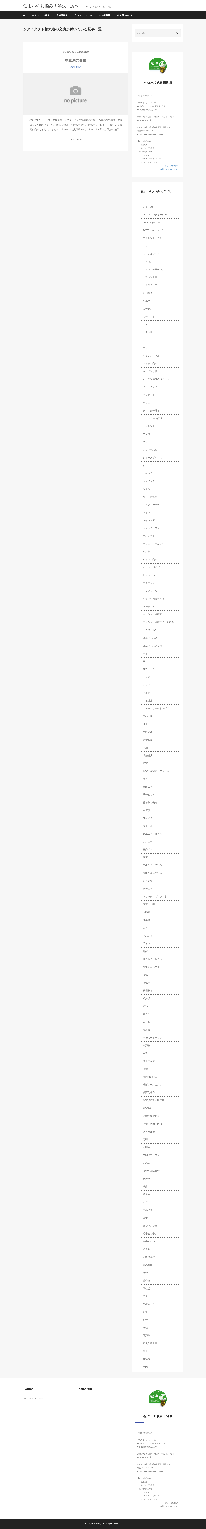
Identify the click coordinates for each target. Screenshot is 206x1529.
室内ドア (147, 849)
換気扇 (146, 982)
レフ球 (146, 677)
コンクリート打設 (152, 418)
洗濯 (145, 1069)
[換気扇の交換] (75, 94)
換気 (145, 975)
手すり (146, 943)
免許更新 (147, 732)
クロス (146, 402)
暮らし (146, 1014)
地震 (145, 779)
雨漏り (146, 1335)
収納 (145, 747)
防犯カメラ (149, 1304)
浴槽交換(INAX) (151, 1116)
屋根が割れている (152, 865)
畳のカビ (147, 1163)
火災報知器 (149, 1131)
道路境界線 (149, 1257)
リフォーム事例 (42, 15)
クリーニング (150, 387)
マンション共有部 (152, 614)
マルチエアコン (151, 606)
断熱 (145, 1006)
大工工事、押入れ (152, 834)
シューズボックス (152, 457)
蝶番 (145, 1218)
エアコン (147, 261)
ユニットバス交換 (152, 645)
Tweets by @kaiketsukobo (33, 1398)
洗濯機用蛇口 (150, 1077)
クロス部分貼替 (151, 410)
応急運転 (147, 935)
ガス (145, 324)
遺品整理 (147, 1265)
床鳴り (146, 912)
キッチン (147, 348)
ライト (146, 653)
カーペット (149, 316)
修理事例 (63, 15)
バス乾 (146, 551)
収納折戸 (147, 755)
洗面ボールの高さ (152, 1084)
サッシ (146, 442)
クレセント (149, 395)
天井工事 (147, 841)
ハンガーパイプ (151, 567)
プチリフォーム (84, 15)
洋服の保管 (149, 1061)
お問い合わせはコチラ (168, 169)
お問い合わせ (125, 15)
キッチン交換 (150, 363)
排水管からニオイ (152, 967)
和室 (145, 763)
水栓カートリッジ (152, 1037)
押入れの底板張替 (152, 959)
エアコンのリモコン (153, 269)
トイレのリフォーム (153, 528)
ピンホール (149, 575)
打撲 (145, 951)
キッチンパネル (151, 355)
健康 (145, 724)
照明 (145, 1139)
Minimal (97, 1524)
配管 (145, 1272)
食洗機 (146, 1359)
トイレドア (149, 520)
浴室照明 (147, 1108)
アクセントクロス (152, 238)
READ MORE (76, 139)
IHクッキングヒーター (155, 214)
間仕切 (146, 1288)
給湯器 (146, 1194)
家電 (145, 857)
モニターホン (150, 630)
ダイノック (149, 481)
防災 (145, 1296)
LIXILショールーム (153, 222)
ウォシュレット (151, 254)
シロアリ (147, 465)
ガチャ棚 (147, 332)
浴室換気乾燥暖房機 (153, 1100)
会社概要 (105, 15)
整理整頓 (147, 990)
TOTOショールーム (153, 230)
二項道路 (147, 700)
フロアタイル (150, 591)
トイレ (146, 512)
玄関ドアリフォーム (153, 1155)
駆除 (145, 1367)
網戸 (145, 1202)
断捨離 (146, 998)
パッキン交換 (150, 559)
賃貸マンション (151, 1225)
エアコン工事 (150, 277)
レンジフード (150, 685)
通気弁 (146, 1249)
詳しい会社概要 (171, 166)
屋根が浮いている (152, 873)
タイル (146, 489)
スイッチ (147, 473)
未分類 (146, 1022)
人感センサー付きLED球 (156, 708)
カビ (145, 340)
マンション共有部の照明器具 (158, 622)
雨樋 (145, 1327)
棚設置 (146, 1029)
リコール (147, 661)
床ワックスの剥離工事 (155, 896)
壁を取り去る (150, 802)
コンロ (146, 434)
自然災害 (147, 1210)
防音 (145, 1319)
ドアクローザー (151, 504)
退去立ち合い (150, 1233)
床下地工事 (149, 904)
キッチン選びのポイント (156, 379)
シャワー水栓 (150, 449)
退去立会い (149, 1241)
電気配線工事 (150, 1343)
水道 (145, 1053)
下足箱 (146, 692)
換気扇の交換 (75, 60)
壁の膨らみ (149, 794)
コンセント (149, 426)
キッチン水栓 (150, 371)
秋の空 (146, 1178)
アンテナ (147, 246)
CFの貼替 (148, 206)
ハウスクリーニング (153, 544)
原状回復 (147, 739)
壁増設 (146, 810)
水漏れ (146, 1045)
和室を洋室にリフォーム (156, 771)
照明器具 (147, 1147)
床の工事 (147, 888)
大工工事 (147, 826)
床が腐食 (147, 881)
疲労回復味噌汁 (151, 1171)
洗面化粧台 (149, 1092)
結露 (145, 1186)
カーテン (147, 308)
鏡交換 (146, 1280)
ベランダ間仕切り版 (153, 598)
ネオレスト (149, 536)
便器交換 (147, 716)
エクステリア (150, 285)
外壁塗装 (147, 818)
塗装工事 (147, 786)
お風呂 (146, 301)
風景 (145, 1351)
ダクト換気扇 (75, 67)
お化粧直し (149, 293)
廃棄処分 (147, 920)
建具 (145, 928)
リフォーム (149, 669)
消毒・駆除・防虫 (152, 1124)
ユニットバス (150, 638)
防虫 (145, 1312)
